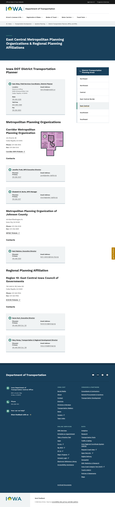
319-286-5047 (16, 177)
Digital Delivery (86, 456)
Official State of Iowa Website (14, 2)
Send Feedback (40, 498)
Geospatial (85, 460)
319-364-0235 (16, 99)
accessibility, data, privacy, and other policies (65, 502)
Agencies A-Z (91, 2)
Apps (59, 441)
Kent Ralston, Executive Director (24, 251)
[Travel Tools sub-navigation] (86, 17)
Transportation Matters (65, 408)
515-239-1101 (15, 404)
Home (10, 24)
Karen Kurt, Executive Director (23, 318)
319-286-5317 (16, 199)
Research (84, 434)
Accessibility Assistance (66, 465)
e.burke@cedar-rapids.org (48, 197)
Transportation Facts (88, 437)
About (60, 394)
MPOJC (12, 233)
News (59, 411)
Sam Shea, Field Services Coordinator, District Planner (32, 84)
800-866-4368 (17, 105)
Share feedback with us (19, 415)
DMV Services (62, 430)
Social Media (62, 391)
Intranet (62, 458)
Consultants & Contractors (90, 391)
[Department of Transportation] (14, 9)
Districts (60, 401)
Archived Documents (64, 485)
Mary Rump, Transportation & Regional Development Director (35, 340)
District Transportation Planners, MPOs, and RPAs (62, 24)
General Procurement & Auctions (92, 394)
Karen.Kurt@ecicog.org (48, 324)
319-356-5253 (16, 258)
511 (59, 451)
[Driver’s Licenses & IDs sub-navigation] (22, 17)
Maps (83, 477)
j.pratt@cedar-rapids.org (48, 175)
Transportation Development (23, 24)
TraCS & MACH (86, 470)
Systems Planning (40, 24)
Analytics (84, 430)
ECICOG (12, 300)
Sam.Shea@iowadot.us (47, 89)
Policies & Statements (88, 473)
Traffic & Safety (86, 441)
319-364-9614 (16, 110)
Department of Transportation (40, 9)
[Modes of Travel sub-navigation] (58, 17)
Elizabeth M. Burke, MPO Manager (24, 192)
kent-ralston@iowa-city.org (49, 257)
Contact (60, 398)
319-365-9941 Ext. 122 (19, 325)
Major (62, 454)
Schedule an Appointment (66, 434)
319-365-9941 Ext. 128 (19, 347)
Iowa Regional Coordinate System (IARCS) (92, 445)
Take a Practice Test (64, 437)
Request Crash (88, 449)
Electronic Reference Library (67, 461)
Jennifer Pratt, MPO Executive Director (26, 170)
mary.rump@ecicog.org (47, 346)
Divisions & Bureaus (64, 405)
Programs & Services (103, 2)
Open (86, 453)
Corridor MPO (14, 151)
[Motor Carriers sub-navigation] (73, 17)
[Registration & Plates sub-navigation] (42, 17)
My (60, 447)
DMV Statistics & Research (90, 463)
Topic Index (61, 418)
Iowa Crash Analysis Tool (92, 467)
